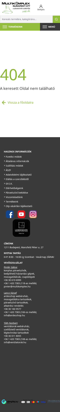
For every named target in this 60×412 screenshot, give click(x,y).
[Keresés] (56, 19)
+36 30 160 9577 (12, 308)
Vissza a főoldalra (20, 102)
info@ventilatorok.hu (15, 342)
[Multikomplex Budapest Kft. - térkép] (28, 370)
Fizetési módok (14, 156)
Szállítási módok (14, 165)
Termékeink (12, 201)
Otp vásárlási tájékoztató (19, 206)
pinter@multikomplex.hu (17, 286)
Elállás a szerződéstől (17, 179)
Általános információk (17, 161)
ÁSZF (8, 170)
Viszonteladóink (14, 197)
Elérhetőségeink (14, 188)
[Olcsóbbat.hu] (54, 401)
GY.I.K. (9, 183)
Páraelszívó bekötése (17, 192)
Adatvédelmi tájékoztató (19, 174)
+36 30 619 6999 (12, 280)
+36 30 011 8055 (12, 335)
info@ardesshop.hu (14, 315)
